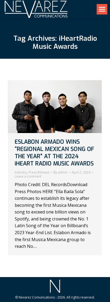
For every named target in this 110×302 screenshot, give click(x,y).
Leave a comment (28, 176)
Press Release (39, 172)
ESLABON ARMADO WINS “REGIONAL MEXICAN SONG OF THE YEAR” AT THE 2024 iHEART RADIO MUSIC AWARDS (54, 153)
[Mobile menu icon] (102, 9)
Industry (21, 172)
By (60, 172)
